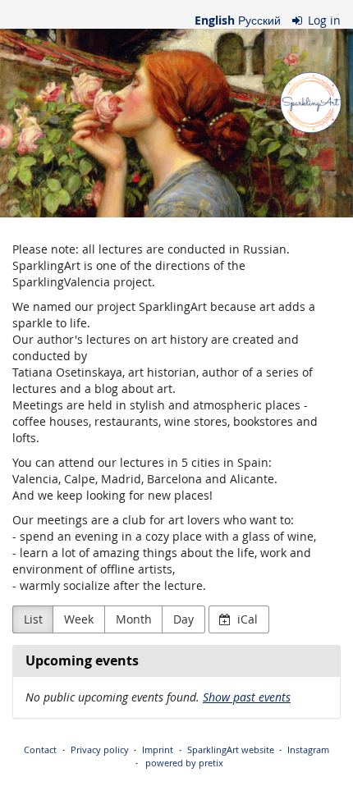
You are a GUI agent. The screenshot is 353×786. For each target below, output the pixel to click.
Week (79, 619)
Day (183, 619)
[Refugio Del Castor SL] (176, 123)
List (33, 619)
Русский (259, 20)
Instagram (308, 749)
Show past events (247, 697)
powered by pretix (184, 762)
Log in (323, 20)
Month (134, 619)
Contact (40, 749)
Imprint (157, 749)
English (215, 20)
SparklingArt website (230, 749)
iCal (246, 619)
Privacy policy (100, 749)
